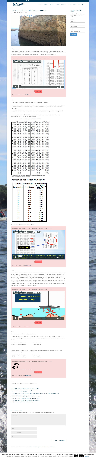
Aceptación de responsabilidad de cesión (71, 455)
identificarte (28, 94)
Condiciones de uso (37, 455)
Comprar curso (38, 91)
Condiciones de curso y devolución (52, 455)
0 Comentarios (25, 12)
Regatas (57, 4)
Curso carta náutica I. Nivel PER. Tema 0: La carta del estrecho (25, 388)
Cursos (51, 4)
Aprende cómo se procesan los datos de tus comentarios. (43, 447)
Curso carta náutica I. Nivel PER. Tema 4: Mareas (23, 395)
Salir (79, 4)
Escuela (45, 4)
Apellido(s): (72, 24)
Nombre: (72, 19)
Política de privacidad (26, 455)
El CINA (39, 4)
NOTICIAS (70, 4)
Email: (71, 29)
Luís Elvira (14, 12)
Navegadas (63, 4)
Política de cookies (15, 455)
